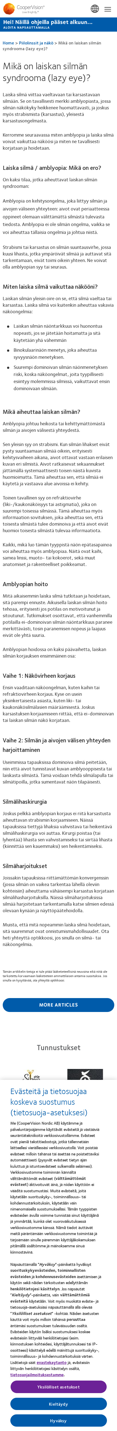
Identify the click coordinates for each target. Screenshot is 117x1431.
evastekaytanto (52, 1362)
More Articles (58, 1004)
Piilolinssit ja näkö (36, 42)
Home (8, 42)
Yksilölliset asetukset (58, 1386)
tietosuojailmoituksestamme (37, 1374)
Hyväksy (58, 1420)
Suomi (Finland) (95, 9)
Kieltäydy (58, 1403)
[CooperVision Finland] (58, 9)
